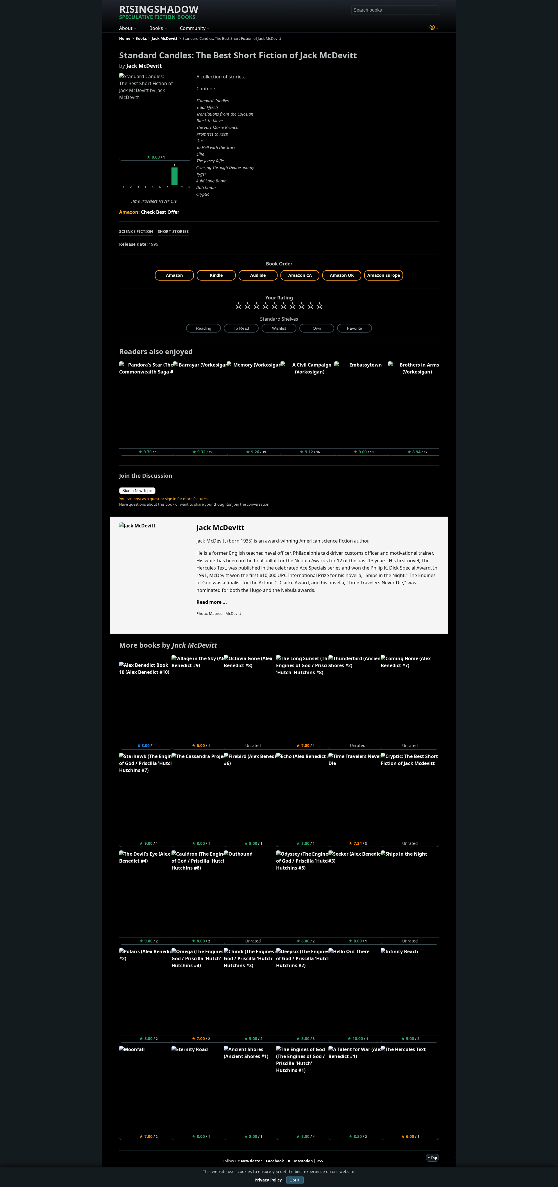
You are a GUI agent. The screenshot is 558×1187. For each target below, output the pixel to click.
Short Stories (173, 231)
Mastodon (303, 1160)
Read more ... (211, 602)
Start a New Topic (137, 491)
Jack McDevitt (144, 65)
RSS (319, 1160)
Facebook (275, 1160)
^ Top (432, 1157)
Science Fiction (136, 231)
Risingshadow (158, 11)
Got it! (295, 1180)
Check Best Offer (160, 212)
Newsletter (251, 1160)
